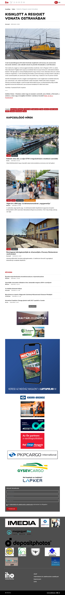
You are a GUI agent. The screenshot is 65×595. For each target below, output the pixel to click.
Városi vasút (20, 200)
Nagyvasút (14, 155)
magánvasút (35, 109)
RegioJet (20, 109)
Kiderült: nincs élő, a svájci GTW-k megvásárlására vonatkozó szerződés (32, 159)
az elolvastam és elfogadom (27, 504)
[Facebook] (57, 593)
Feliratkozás (11, 509)
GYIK (35, 582)
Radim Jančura (53, 109)
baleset (46, 109)
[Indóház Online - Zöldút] (19, 2)
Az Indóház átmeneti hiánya (13, 288)
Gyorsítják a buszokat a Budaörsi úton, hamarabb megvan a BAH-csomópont (28, 282)
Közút (13, 200)
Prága (41, 109)
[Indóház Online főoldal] (24, 2)
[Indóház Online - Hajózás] (21, 2)
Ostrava (12, 111)
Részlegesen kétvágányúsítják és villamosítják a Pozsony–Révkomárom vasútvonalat (32, 253)
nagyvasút (13, 109)
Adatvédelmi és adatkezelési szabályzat (46, 576)
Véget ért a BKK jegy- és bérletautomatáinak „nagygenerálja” (28, 204)
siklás (7, 111)
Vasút (24, 111)
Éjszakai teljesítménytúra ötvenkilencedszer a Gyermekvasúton (24, 277)
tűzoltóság (19, 111)
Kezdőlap (7, 9)
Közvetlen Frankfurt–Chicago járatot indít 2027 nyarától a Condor (25, 300)
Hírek (13, 9)
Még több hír (32, 306)
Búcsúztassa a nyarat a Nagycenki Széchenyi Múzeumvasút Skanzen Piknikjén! (28, 294)
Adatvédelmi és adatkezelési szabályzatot (21, 504)
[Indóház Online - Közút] (14, 2)
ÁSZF (35, 574)
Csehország (27, 109)
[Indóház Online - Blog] (16, 2)
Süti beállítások (51, 593)
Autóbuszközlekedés (30, 200)
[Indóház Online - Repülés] (11, 2)
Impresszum (37, 579)
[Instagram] (59, 593)
